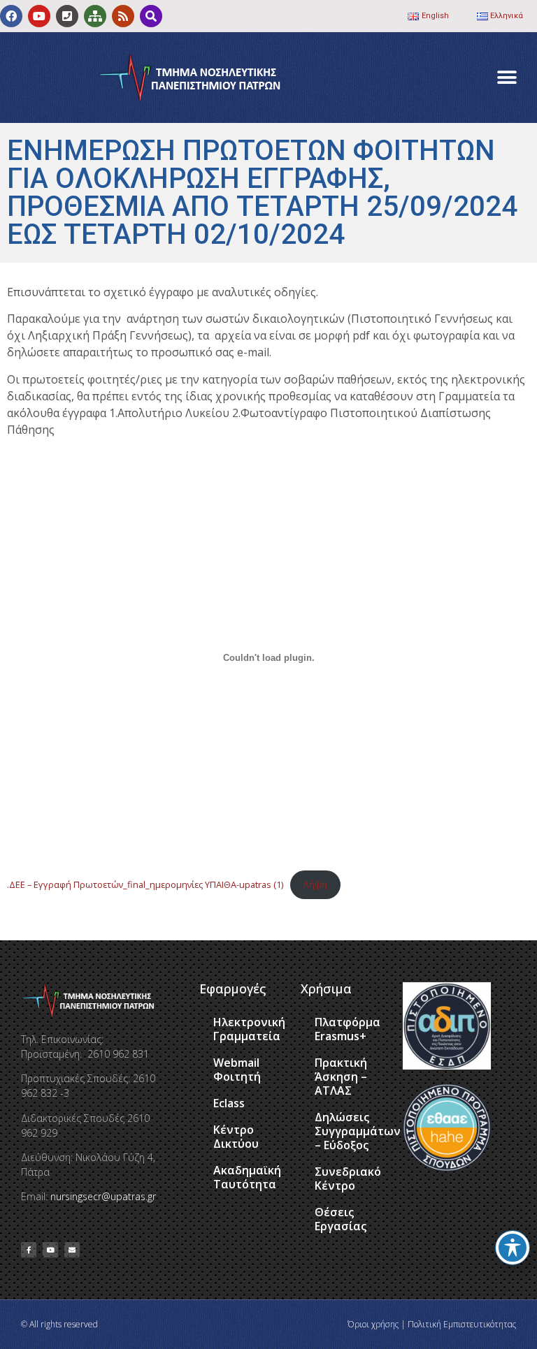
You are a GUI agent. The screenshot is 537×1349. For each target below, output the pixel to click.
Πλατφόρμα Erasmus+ (347, 1029)
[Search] (151, 16)
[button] (507, 78)
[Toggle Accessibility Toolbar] (512, 1247)
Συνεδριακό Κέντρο (348, 1178)
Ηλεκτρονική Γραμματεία (249, 1029)
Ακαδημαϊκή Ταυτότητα (247, 1177)
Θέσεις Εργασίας (340, 1219)
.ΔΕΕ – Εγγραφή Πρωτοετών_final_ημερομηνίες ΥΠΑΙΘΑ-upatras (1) (145, 884)
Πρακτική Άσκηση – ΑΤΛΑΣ (341, 1076)
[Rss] (123, 16)
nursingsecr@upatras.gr (103, 1196)
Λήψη (315, 884)
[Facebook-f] (28, 1249)
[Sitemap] (95, 16)
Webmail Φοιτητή (237, 1069)
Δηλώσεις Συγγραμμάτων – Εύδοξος (352, 1131)
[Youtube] (39, 16)
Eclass (229, 1103)
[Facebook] (11, 16)
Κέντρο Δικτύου (236, 1136)
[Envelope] (72, 1249)
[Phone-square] (67, 16)
